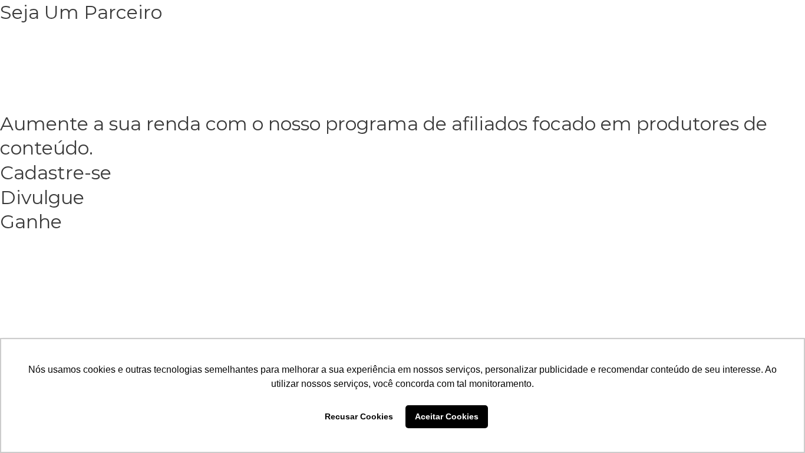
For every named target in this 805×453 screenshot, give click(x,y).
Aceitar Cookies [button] (447, 416)
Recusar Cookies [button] (359, 416)
